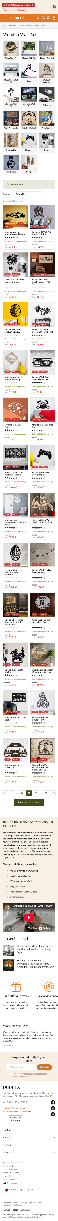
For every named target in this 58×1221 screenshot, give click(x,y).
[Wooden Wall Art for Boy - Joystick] (42, 457)
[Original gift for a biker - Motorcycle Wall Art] (42, 655)
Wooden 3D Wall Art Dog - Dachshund (41, 233)
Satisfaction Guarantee (12, 1163)
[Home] (4, 25)
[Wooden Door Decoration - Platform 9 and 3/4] (15, 505)
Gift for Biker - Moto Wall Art (14, 671)
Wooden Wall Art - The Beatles (15, 718)
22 (36, 793)
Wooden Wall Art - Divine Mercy (40, 718)
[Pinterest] (53, 1114)
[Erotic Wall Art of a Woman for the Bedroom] (15, 555)
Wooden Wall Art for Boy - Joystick (41, 473)
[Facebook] (53, 1102)
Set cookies (12, 1183)
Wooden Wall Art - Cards (13, 426)
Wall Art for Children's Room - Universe (15, 280)
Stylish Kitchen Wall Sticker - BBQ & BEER (42, 521)
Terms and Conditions (33, 1217)
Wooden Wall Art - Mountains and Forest (15, 233)
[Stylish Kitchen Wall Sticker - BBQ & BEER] (42, 505)
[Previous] (5, 793)
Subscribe (44, 1067)
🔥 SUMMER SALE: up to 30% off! (18, 5)
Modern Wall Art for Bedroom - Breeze (14, 473)
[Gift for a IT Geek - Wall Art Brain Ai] (15, 314)
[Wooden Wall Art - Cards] (15, 410)
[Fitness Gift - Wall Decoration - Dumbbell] (42, 314)
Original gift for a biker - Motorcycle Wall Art (42, 671)
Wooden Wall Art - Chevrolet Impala (40, 378)
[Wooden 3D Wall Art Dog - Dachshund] (42, 217)
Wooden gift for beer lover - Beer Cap (41, 621)
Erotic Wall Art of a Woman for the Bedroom (13, 572)
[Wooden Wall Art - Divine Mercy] (42, 702)
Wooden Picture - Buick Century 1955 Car (41, 281)
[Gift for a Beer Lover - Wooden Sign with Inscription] (15, 605)
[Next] (53, 793)
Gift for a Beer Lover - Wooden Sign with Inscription (14, 622)
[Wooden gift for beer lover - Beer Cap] (42, 605)
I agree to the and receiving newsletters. (30, 1075)
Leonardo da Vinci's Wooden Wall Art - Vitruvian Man (41, 767)
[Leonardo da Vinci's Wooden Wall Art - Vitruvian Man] (42, 750)
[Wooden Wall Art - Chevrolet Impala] (42, 362)
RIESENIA (17, 1205)
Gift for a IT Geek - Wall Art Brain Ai (13, 330)
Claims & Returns (10, 1169)
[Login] (48, 18)
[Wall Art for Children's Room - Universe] (15, 264)
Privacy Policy (9, 1180)
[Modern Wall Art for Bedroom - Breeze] (15, 457)
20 (22, 793)
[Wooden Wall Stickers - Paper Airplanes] (42, 555)
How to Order (8, 1176)
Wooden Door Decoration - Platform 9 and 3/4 (15, 522)
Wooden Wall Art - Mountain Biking (13, 378)
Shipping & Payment (11, 1166)
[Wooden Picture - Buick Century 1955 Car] (42, 264)
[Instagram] (53, 1108)
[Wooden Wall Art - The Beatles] (15, 702)
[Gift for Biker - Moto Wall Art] (15, 655)
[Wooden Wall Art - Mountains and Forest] (15, 217)
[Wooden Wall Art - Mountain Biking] (15, 362)
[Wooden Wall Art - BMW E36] (15, 750)
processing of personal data (35, 1074)
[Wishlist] (43, 18)
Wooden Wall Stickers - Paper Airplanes (42, 571)
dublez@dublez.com (15, 1108)
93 (46, 793)
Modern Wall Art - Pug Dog (42, 426)
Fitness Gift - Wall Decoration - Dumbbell (42, 330)
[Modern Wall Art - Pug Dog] (42, 410)
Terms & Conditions (11, 1173)
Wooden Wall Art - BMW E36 (13, 766)
